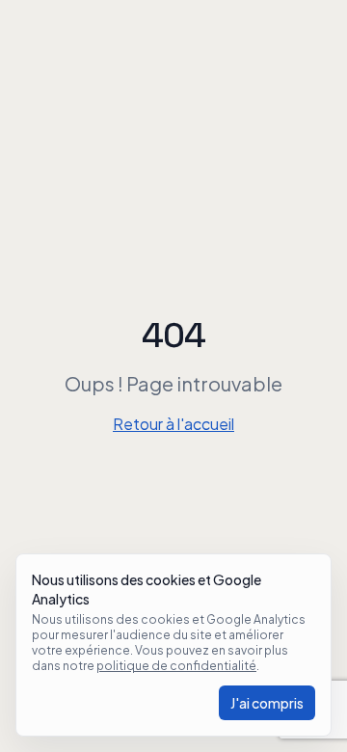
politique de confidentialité (176, 665)
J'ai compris (267, 703)
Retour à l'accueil (173, 424)
